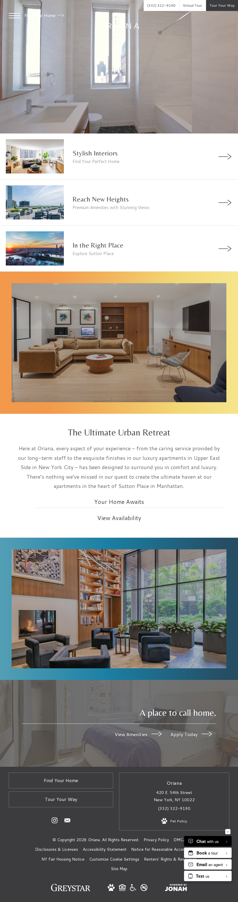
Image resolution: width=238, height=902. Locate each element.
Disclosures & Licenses (56, 849)
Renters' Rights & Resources (170, 859)
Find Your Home (40, 15)
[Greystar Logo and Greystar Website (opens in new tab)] (70, 890)
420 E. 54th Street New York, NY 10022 (174, 796)
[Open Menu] (14, 15)
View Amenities (132, 734)
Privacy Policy (156, 840)
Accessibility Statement (105, 849)
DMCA (180, 840)
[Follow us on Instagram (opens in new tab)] (54, 821)
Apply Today (184, 734)
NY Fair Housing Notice (63, 859)
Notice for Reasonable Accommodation (167, 849)
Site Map (119, 869)
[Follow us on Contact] (67, 821)
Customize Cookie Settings (114, 859)
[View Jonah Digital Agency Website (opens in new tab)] (176, 888)
